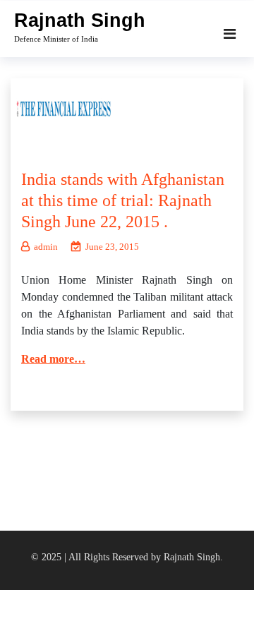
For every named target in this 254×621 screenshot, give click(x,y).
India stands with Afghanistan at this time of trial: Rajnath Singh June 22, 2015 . (122, 200)
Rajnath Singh (79, 20)
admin (46, 246)
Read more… (53, 359)
